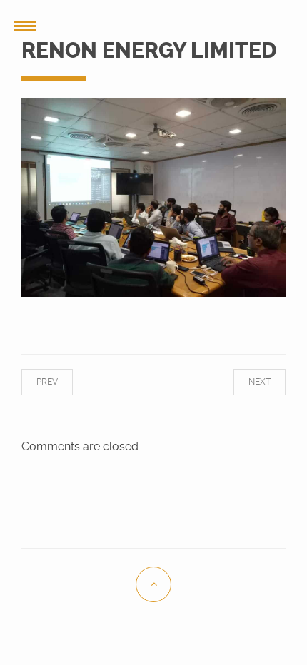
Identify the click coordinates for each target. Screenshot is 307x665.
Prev (59, 382)
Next (247, 382)
